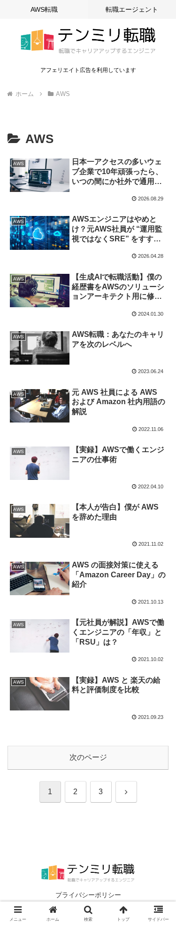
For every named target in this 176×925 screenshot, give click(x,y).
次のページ (88, 757)
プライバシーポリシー (88, 895)
